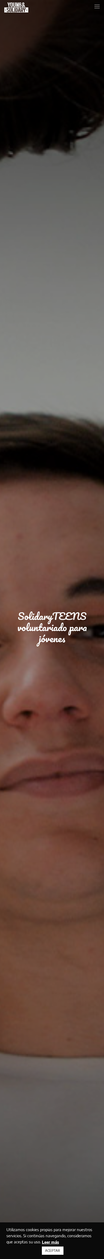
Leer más (50, 1242)
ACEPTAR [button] (52, 1250)
